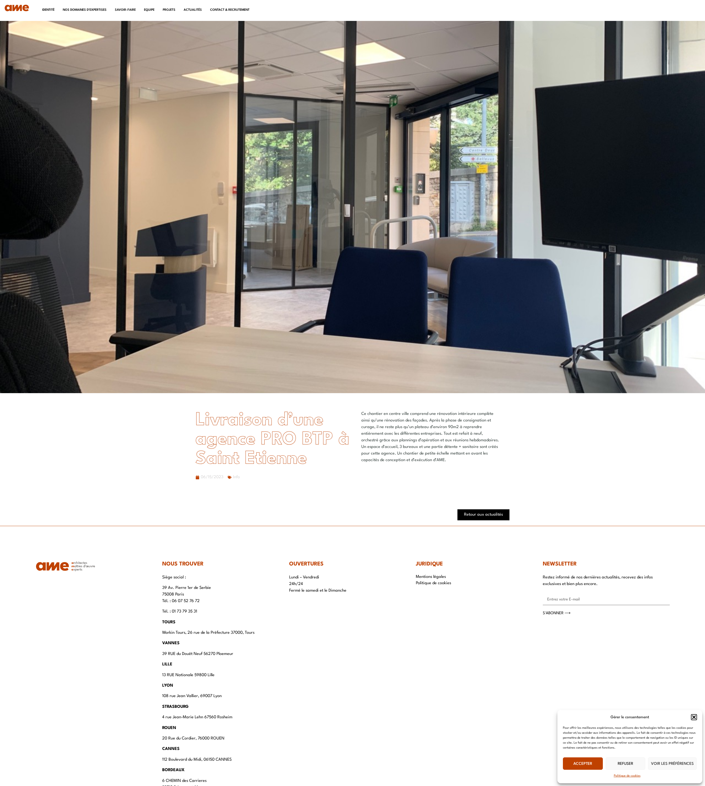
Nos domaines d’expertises (85, 10)
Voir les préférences (672, 764)
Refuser (625, 764)
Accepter (582, 764)
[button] (694, 717)
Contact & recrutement (230, 10)
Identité (48, 10)
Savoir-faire (125, 10)
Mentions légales (431, 577)
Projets (169, 10)
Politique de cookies (627, 775)
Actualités (193, 10)
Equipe (149, 10)
